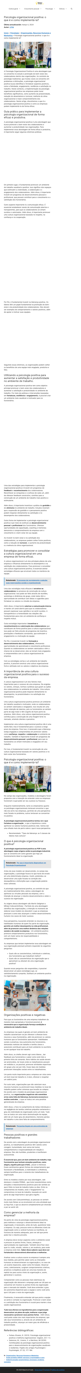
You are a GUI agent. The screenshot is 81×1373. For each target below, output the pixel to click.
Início (6, 33)
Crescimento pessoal (31, 9)
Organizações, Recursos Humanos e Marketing (22, 1355)
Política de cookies (58, 1370)
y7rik (12, 27)
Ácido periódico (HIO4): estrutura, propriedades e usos (25, 1357)
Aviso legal (39, 1370)
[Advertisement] (27, 149)
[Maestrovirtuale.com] (40, 3)
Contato (47, 1370)
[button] (71, 9)
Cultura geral (13, 9)
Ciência (61, 9)
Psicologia (49, 9)
